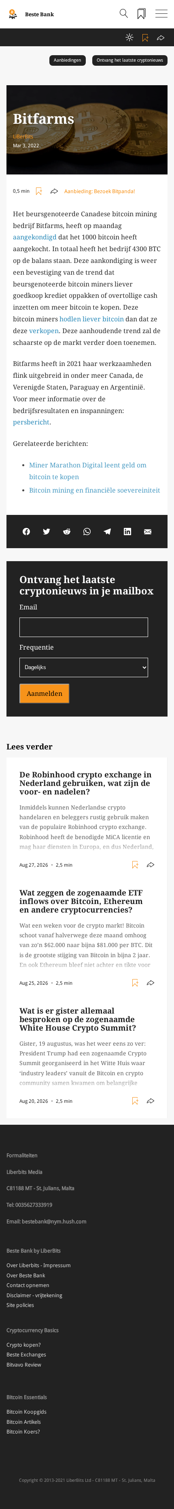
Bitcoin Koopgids (26, 1412)
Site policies (20, 1305)
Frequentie (36, 647)
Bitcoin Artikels (23, 1422)
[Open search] (124, 14)
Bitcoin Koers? (23, 1432)
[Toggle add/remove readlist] (146, 37)
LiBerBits (23, 136)
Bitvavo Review (23, 1365)
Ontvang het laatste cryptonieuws (130, 60)
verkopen (44, 331)
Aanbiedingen (67, 60)
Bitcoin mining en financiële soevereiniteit (94, 490)
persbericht (31, 422)
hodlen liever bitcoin (91, 319)
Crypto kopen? (23, 1345)
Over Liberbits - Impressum (38, 1265)
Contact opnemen (27, 1285)
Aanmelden (44, 693)
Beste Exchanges (26, 1355)
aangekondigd (35, 237)
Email (28, 607)
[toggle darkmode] (129, 37)
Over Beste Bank (25, 1275)
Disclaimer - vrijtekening (34, 1295)
